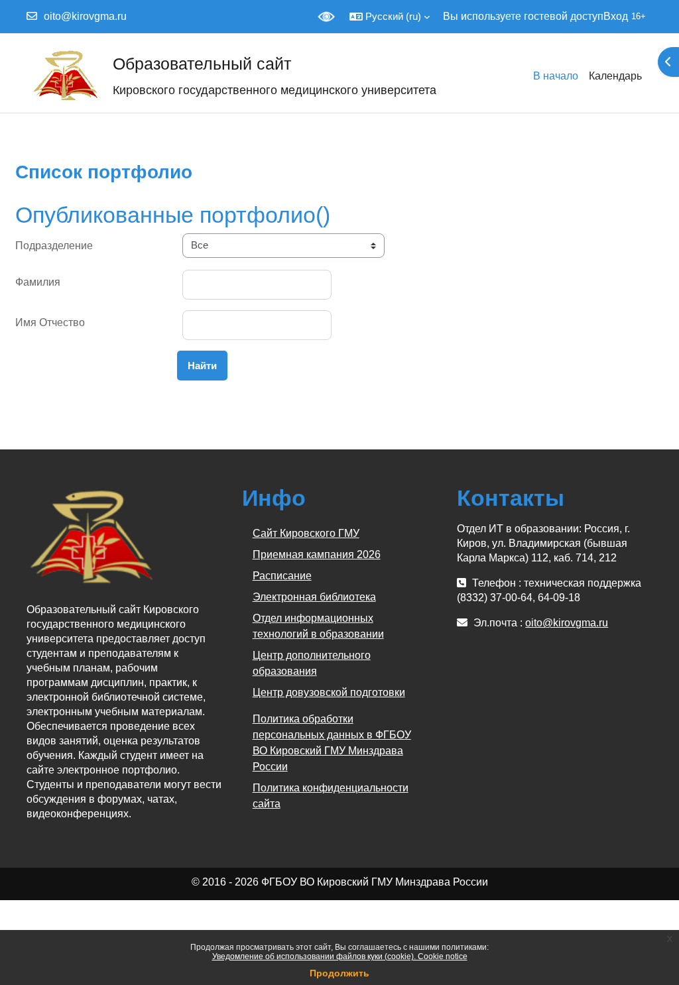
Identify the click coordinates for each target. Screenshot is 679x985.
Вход (615, 16)
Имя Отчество (50, 322)
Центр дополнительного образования (312, 663)
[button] (389, 16)
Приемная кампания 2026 (317, 554)
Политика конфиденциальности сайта (330, 795)
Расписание (282, 575)
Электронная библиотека (314, 597)
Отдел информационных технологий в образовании (318, 626)
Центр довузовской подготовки (329, 692)
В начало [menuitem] (555, 76)
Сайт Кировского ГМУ (306, 533)
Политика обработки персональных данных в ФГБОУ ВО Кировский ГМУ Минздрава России (332, 742)
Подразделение (54, 245)
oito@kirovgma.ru (85, 16)
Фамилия (37, 282)
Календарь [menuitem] (615, 76)
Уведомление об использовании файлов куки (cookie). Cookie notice (339, 956)
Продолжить (339, 973)
